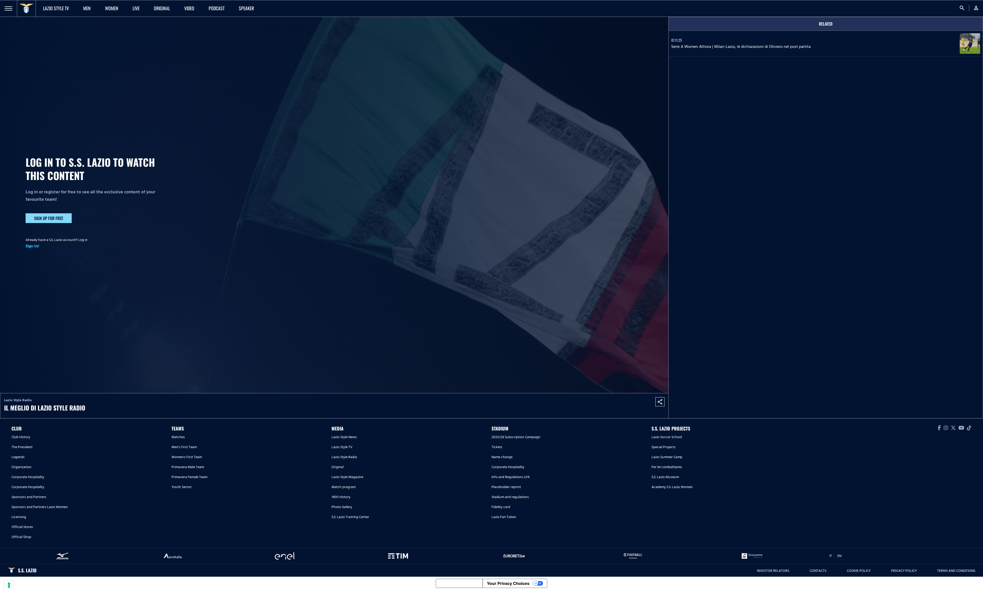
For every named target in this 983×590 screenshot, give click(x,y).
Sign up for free (48, 218)
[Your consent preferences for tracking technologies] (9, 585)
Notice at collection (459, 583)
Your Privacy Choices (508, 583)
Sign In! (32, 246)
